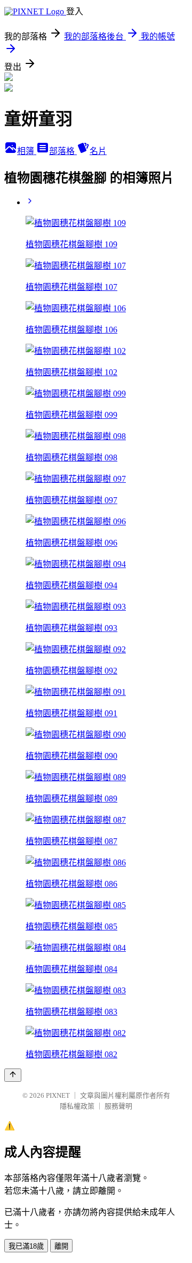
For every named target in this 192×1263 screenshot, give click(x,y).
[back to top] (12, 1075)
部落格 (63, 151)
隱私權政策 (77, 1106)
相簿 (26, 151)
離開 (61, 1246)
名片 (98, 151)
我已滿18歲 (26, 1246)
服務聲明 (118, 1106)
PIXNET (58, 1095)
